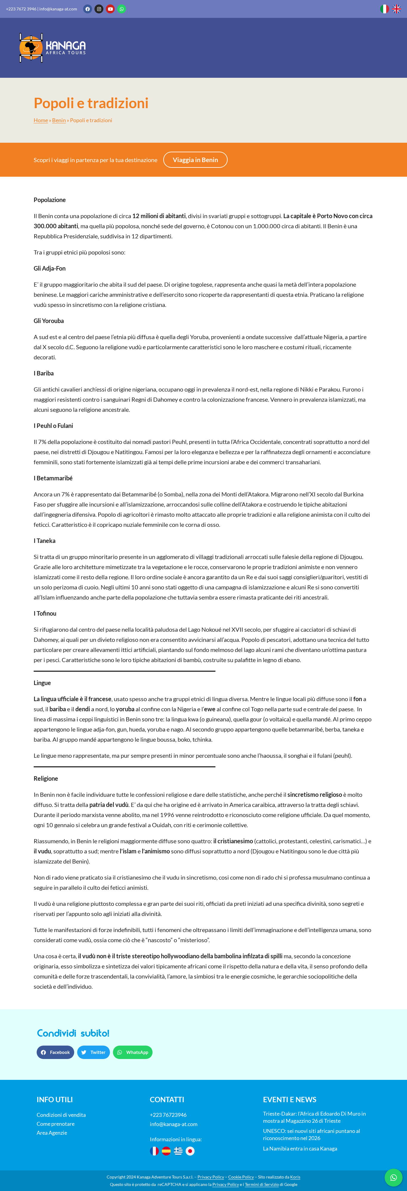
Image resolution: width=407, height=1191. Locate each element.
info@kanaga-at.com (58, 8)
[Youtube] (110, 8)
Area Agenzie (52, 1132)
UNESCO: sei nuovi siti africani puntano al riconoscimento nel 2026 (311, 1134)
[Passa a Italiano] (384, 8)
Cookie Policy (241, 1176)
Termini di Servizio (262, 1184)
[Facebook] (87, 8)
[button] (55, 1052)
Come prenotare (55, 1123)
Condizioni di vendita (61, 1114)
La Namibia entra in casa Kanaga (300, 1148)
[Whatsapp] (121, 8)
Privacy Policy (211, 1176)
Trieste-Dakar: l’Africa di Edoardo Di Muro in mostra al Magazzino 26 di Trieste (314, 1117)
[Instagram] (98, 8)
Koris (295, 1176)
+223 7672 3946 (21, 8)
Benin (59, 120)
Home (41, 120)
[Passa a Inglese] (396, 8)
